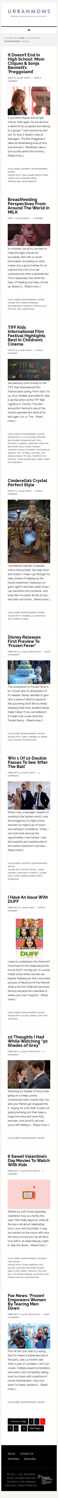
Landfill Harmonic (28, 443)
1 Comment (38, 218)
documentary (15, 306)
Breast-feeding (30, 303)
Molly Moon (25, 447)
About (11, 1453)
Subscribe (30, 1458)
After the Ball (29, 869)
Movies (11, 172)
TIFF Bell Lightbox (31, 453)
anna (24, 737)
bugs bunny (14, 440)
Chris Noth (22, 873)
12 (24, 1428)
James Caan (14, 178)
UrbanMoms (29, 13)
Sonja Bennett (29, 181)
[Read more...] (16, 155)
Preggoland (14, 181)
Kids (10, 1262)
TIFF (19, 453)
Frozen (17, 740)
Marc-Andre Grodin (25, 876)
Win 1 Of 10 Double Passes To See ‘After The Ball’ (28, 762)
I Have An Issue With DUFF (28, 899)
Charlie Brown (30, 1265)
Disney (44, 737)
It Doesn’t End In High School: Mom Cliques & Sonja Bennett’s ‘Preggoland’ (26, 63)
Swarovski (40, 616)
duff (39, 1015)
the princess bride (22, 1274)
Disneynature (28, 440)
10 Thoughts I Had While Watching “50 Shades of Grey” (28, 1041)
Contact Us (26, 1453)
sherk (23, 1271)
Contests (26, 863)
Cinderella (28, 616)
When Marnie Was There (30, 459)
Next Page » (36, 1428)
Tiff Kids (27, 456)
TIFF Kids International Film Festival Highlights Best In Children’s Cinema (26, 336)
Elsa (10, 740)
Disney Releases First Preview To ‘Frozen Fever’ (24, 641)
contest (33, 873)
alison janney (29, 1015)
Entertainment (39, 169)
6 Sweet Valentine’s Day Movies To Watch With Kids (29, 1160)
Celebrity (26, 169)
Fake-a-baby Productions (35, 175)
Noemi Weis (28, 309)
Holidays (42, 1258)
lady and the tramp (26, 1268)
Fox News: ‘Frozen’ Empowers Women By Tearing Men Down (27, 1302)
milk (19, 309)
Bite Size (41, 437)
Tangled (32, 1271)
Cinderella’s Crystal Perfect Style (27, 482)
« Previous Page (18, 1421)
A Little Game (29, 437)
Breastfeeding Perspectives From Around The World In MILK (28, 206)
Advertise (13, 1458)
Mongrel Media (29, 178)
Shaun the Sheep (26, 450)
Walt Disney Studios (18, 619)
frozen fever (29, 740)
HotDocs (27, 306)
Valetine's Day (32, 1277)
